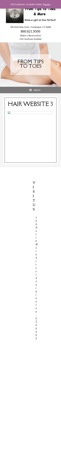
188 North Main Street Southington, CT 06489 (36, 278)
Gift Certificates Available (30, 39)
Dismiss (46, 4)
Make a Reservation (30, 35)
